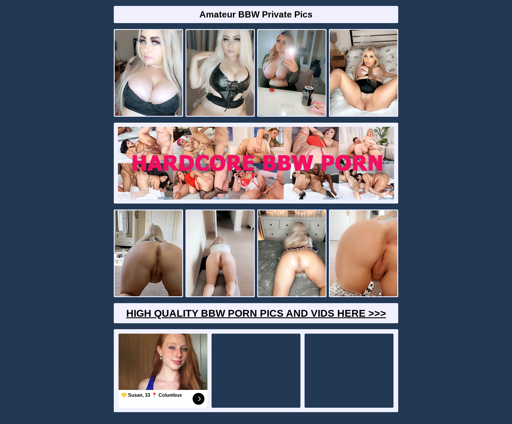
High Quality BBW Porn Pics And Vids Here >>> (256, 313)
